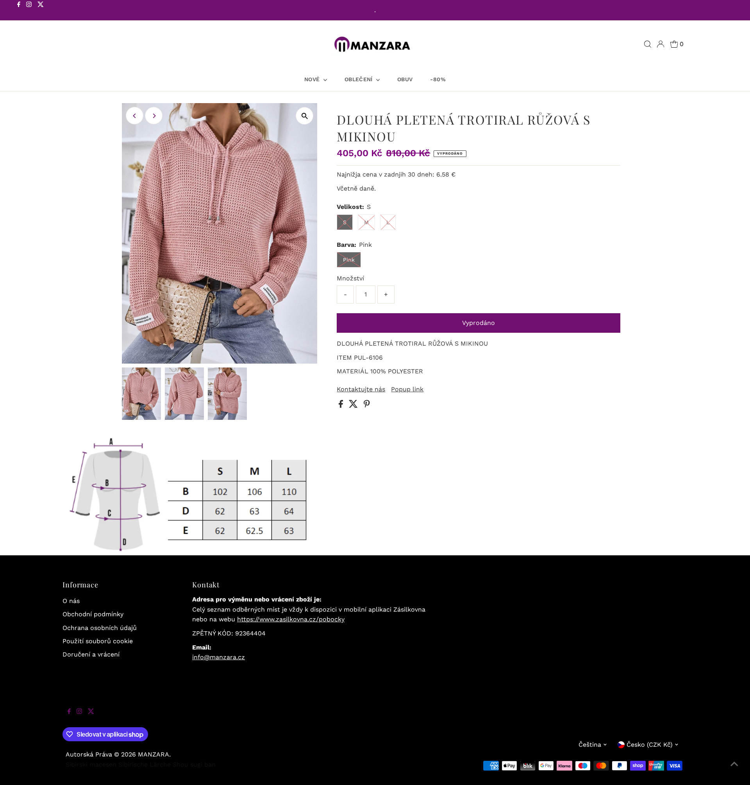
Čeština (590, 744)
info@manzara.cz (218, 657)
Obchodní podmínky (92, 614)
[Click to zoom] (304, 116)
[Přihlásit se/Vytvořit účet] (660, 44)
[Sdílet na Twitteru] (354, 405)
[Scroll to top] (734, 769)
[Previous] (134, 116)
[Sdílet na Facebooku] (342, 405)
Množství (350, 278)
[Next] (153, 116)
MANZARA (153, 754)
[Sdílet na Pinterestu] (367, 405)
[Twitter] (41, 11)
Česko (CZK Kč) (650, 744)
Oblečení (359, 79)
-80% (437, 79)
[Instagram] (29, 11)
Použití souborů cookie (97, 641)
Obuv (404, 79)
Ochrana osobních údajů (99, 628)
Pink (349, 260)
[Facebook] (18, 11)
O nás (71, 601)
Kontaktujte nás (361, 389)
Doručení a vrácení (91, 654)
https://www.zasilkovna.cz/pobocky (291, 619)
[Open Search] (647, 44)
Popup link (407, 389)
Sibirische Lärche (144, 764)
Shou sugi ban (194, 764)
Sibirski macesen (91, 764)
